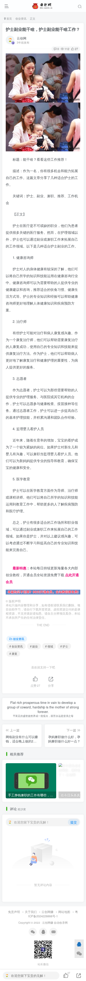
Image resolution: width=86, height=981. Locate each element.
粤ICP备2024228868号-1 (53, 914)
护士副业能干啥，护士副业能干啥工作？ (43, 29)
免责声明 (14, 912)
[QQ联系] (79, 944)
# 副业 (34, 646)
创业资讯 (20, 18)
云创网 (21, 38)
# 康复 (13, 653)
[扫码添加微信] (79, 953)
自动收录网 (61, 922)
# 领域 (49, 646)
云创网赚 (47, 912)
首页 (9, 18)
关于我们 (31, 912)
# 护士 (64, 646)
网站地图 (64, 912)
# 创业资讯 (16, 646)
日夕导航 (12, 561)
